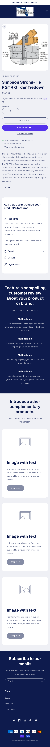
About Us (9, 704)
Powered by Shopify (32, 740)
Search (8, 698)
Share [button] (7, 187)
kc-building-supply (21, 740)
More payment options (25, 133)
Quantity (5, 106)
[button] (3, 12)
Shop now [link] (15, 488)
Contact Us (10, 709)
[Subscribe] (42, 681)
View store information (14, 147)
